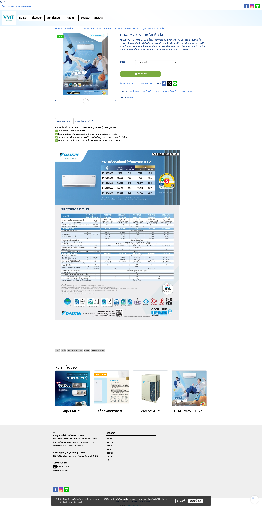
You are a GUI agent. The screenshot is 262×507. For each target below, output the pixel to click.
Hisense (109, 453)
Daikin (189, 91)
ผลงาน (70, 18)
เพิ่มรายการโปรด (129, 83)
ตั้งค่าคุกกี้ (181, 501)
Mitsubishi (110, 445)
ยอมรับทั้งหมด (195, 501)
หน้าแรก (23, 18)
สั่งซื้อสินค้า (142, 73)
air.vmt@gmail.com (85, 442)
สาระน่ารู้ (98, 18)
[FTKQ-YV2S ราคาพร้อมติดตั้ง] (85, 64)
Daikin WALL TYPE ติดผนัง (141, 91)
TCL (108, 460)
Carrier (109, 456)
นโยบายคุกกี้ (77, 502)
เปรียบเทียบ (148, 83)
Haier (108, 449)
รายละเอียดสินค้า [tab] (64, 121)
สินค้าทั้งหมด (53, 18)
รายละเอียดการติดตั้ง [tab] (84, 121)
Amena (109, 442)
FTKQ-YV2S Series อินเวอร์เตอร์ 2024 (169, 91)
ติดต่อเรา (85, 18)
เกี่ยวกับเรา (37, 18)
